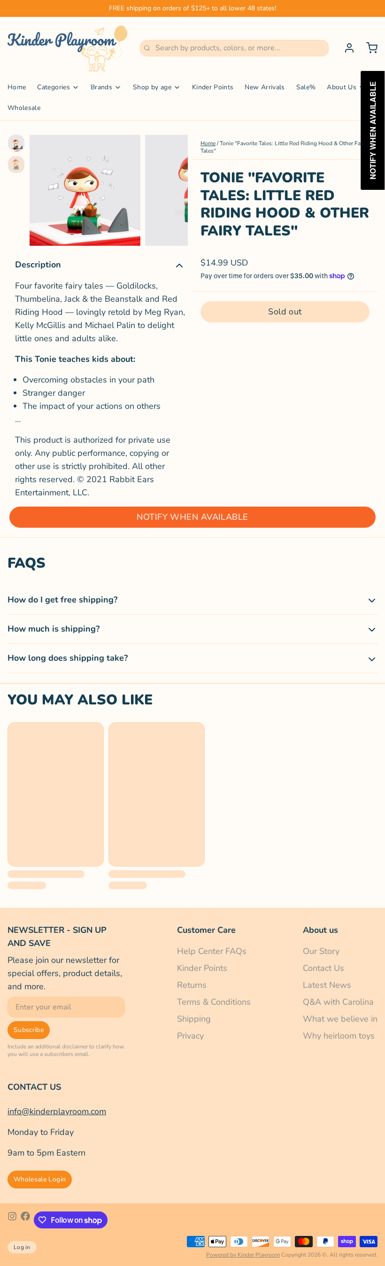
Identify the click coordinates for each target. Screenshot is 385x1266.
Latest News (327, 985)
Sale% (306, 87)
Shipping (194, 1018)
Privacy (190, 1035)
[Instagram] (12, 1219)
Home (17, 87)
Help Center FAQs (211, 951)
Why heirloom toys (339, 1035)
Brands (101, 87)
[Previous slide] (44, 188)
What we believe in (340, 1018)
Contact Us (323, 968)
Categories (53, 87)
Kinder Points (213, 87)
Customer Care (206, 930)
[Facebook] (25, 1219)
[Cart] (368, 48)
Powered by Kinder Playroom (243, 1254)
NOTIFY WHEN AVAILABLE (192, 517)
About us (320, 930)
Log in (22, 1247)
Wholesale (24, 107)
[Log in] (345, 48)
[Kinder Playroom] (68, 47)
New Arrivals (265, 87)
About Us (341, 87)
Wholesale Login (40, 1179)
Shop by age (152, 87)
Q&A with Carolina (338, 1002)
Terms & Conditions (214, 1002)
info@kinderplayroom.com (57, 1111)
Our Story (321, 951)
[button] (285, 311)
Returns (192, 985)
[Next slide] (173, 188)
